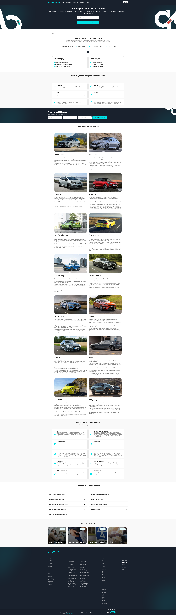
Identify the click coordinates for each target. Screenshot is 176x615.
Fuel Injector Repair (83, 570)
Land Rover (104, 569)
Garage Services (71, 559)
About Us (49, 558)
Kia (102, 568)
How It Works (50, 563)
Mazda (103, 571)
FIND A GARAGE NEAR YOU (100, 117)
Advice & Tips (82, 2)
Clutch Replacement (71, 586)
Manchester (104, 600)
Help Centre (50, 576)
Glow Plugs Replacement (84, 575)
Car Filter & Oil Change (72, 581)
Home (63, 2)
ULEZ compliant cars (56, 33)
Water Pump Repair (83, 584)
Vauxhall (103, 580)
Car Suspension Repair (72, 584)
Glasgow (103, 594)
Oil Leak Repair (82, 578)
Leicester (103, 597)
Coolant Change (83, 561)
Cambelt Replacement (72, 578)
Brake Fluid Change (71, 573)
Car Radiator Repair (71, 583)
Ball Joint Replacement (72, 566)
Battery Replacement (71, 567)
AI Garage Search (68, 2)
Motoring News (75, 2)
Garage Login (124, 560)
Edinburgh (104, 592)
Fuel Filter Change (83, 569)
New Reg (123, 566)
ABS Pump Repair (71, 561)
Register (49, 573)
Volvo (103, 583)
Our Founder (50, 560)
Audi (102, 558)
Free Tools (88, 2)
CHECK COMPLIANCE (88, 22)
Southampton (104, 603)
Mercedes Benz (104, 572)
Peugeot (103, 577)
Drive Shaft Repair (83, 564)
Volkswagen (104, 582)
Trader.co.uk (124, 567)
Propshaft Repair (83, 581)
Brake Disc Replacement (72, 572)
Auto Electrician (70, 564)
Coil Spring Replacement (84, 559)
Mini (102, 574)
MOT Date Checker (51, 579)
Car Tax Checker (51, 582)
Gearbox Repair (83, 573)
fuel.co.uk (123, 569)
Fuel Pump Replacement (84, 572)
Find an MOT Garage (71, 570)
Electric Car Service (83, 566)
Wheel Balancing (83, 586)
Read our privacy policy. (69, 613)
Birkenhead (104, 589)
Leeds (103, 595)
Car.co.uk (123, 564)
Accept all (112, 612)
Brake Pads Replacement (72, 575)
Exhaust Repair (82, 567)
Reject (108, 612)
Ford (103, 563)
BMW (103, 560)
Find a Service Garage (72, 569)
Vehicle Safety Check (84, 583)
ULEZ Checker (50, 581)
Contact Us (50, 566)
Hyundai (103, 566)
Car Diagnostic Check (72, 580)
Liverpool (103, 598)
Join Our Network (125, 558)
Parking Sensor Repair (84, 580)
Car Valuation (50, 584)
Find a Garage (50, 578)
